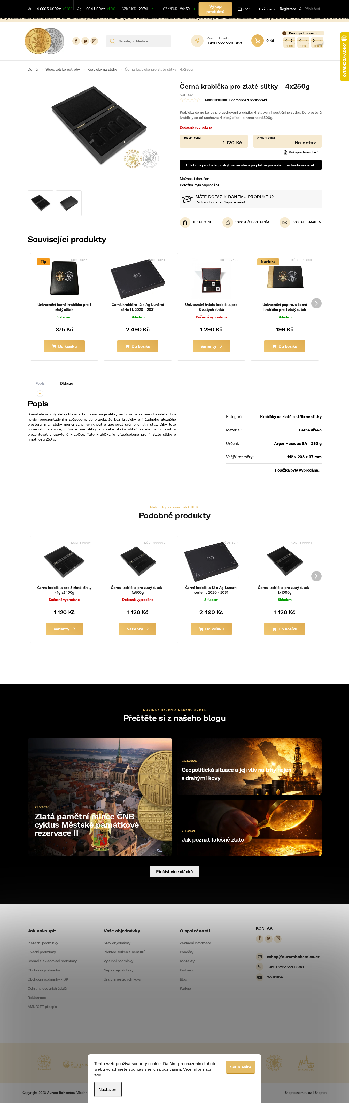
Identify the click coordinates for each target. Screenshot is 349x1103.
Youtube (275, 976)
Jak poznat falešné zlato (213, 839)
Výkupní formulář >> (305, 152)
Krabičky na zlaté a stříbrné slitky (290, 416)
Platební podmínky (43, 943)
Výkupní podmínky (118, 961)
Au (30, 9)
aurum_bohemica (94, 41)
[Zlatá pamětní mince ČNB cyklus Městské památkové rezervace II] (100, 796)
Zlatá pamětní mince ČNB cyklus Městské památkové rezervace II (87, 824)
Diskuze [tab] (66, 383)
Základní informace (195, 943)
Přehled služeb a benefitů (124, 952)
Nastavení (108, 1089)
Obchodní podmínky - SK (48, 979)
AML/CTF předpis (42, 1006)
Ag (79, 9)
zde (97, 1074)
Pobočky (187, 952)
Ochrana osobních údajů (47, 988)
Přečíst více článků (174, 871)
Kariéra (185, 988)
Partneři (186, 970)
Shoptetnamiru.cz (298, 1093)
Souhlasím (240, 1066)
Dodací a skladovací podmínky (52, 961)
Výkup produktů (215, 9)
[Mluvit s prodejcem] (287, 141)
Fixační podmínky (42, 952)
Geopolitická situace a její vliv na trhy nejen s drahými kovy (236, 773)
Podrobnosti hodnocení (248, 100)
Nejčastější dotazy (118, 970)
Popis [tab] (40, 383)
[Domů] (35, 69)
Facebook (76, 41)
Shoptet (321, 1093)
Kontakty (187, 961)
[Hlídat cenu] (199, 222)
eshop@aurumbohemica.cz (293, 956)
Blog (183, 979)
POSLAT (298, 222)
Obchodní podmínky (44, 970)
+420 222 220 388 (285, 966)
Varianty (208, 346)
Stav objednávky (117, 943)
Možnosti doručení (195, 178)
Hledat (176, 41)
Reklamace (37, 997)
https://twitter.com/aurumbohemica (85, 41)
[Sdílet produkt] (245, 222)
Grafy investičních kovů (122, 979)
